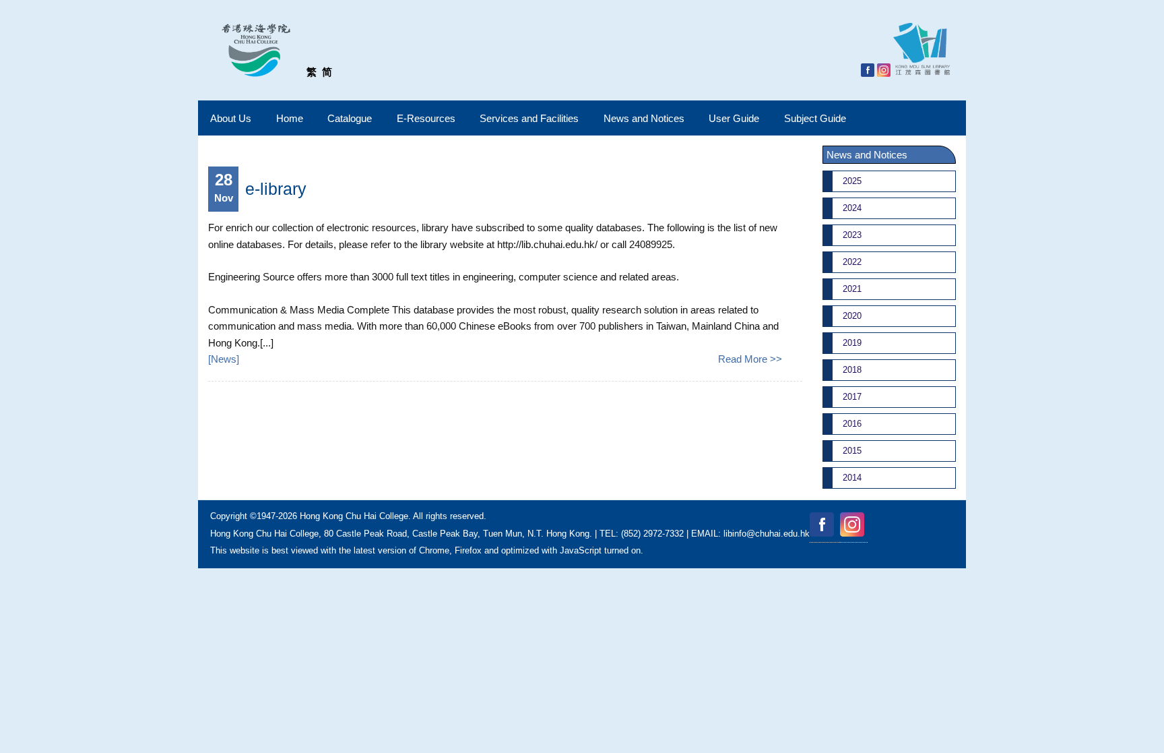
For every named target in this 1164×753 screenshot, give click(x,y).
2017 (852, 397)
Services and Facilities (529, 118)
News (223, 359)
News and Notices (644, 118)
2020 (852, 316)
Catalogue (349, 118)
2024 (852, 208)
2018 (852, 370)
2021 (852, 289)
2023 (852, 235)
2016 (852, 424)
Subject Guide (815, 118)
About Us (230, 118)
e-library (275, 188)
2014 (852, 478)
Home (289, 118)
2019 (852, 343)
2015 (852, 451)
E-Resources (426, 118)
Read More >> (750, 359)
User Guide (734, 118)
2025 (852, 181)
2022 (852, 262)
